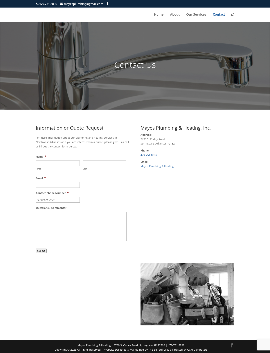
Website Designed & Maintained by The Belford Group (137, 349)
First (38, 168)
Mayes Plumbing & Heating (157, 166)
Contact (219, 14)
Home (158, 14)
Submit (41, 250)
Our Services (196, 14)
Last (85, 168)
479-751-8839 (149, 155)
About (175, 14)
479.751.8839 (48, 4)
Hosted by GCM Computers (190, 349)
